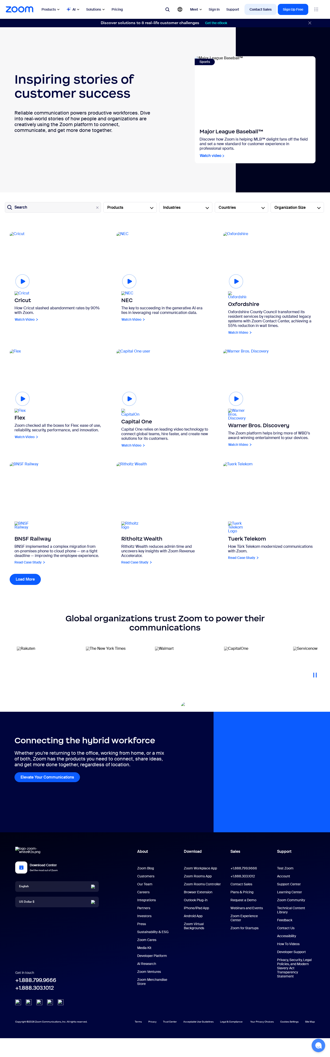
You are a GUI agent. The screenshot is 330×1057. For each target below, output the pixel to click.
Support (232, 9)
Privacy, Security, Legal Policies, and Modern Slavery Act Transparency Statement (294, 968)
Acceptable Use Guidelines (198, 1021)
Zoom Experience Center (244, 918)
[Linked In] (18, 1002)
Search (20, 207)
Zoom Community (291, 900)
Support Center (289, 884)
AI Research (146, 964)
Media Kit (144, 948)
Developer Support (291, 952)
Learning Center (289, 892)
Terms (138, 1021)
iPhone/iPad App (196, 908)
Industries (171, 207)
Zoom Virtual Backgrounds (194, 926)
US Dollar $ (26, 902)
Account (283, 876)
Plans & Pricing (241, 892)
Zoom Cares (146, 940)
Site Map (310, 1021)
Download (193, 851)
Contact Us (285, 928)
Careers (143, 892)
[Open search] (167, 9)
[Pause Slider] (315, 673)
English (24, 886)
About (142, 851)
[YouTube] (39, 1002)
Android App (193, 916)
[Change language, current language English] (180, 9)
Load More (28, 579)
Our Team (144, 884)
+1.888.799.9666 (35, 980)
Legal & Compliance (231, 1021)
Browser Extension (198, 892)
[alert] (165, 23)
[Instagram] (61, 1002)
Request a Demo (243, 900)
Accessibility (286, 936)
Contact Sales (261, 9)
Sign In (214, 9)
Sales (235, 851)
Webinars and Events (246, 908)
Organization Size (290, 207)
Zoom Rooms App (198, 876)
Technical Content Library (291, 910)
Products (49, 9)
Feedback (284, 920)
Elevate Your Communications (47, 777)
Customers (145, 876)
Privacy (152, 1021)
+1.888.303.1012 (34, 987)
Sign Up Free (293, 9)
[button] (318, 1045)
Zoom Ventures (149, 971)
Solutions (93, 9)
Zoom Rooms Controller (202, 884)
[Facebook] (50, 1002)
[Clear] (97, 207)
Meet (194, 9)
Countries (227, 207)
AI (74, 9)
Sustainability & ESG (153, 932)
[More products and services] (316, 9)
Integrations (146, 900)
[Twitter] (29, 1002)
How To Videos (288, 944)
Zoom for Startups (244, 928)
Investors (144, 916)
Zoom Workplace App (200, 868)
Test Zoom (285, 868)
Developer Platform (152, 956)
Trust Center (170, 1021)
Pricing (117, 9)
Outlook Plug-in (196, 900)
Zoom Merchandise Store (152, 981)
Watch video (210, 155)
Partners (143, 908)
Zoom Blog (145, 868)
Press (141, 924)
